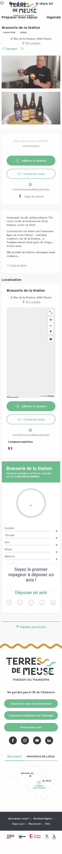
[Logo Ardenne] (54, 836)
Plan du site (35, 824)
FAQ (47, 824)
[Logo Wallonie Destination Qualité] (47, 836)
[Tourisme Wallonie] (10, 836)
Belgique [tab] (14, 756)
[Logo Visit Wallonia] (22, 836)
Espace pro (18, 824)
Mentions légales (42, 819)
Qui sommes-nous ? (18, 819)
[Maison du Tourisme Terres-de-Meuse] (24, 9)
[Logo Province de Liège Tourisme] (35, 836)
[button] (44, 3)
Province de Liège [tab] (41, 756)
